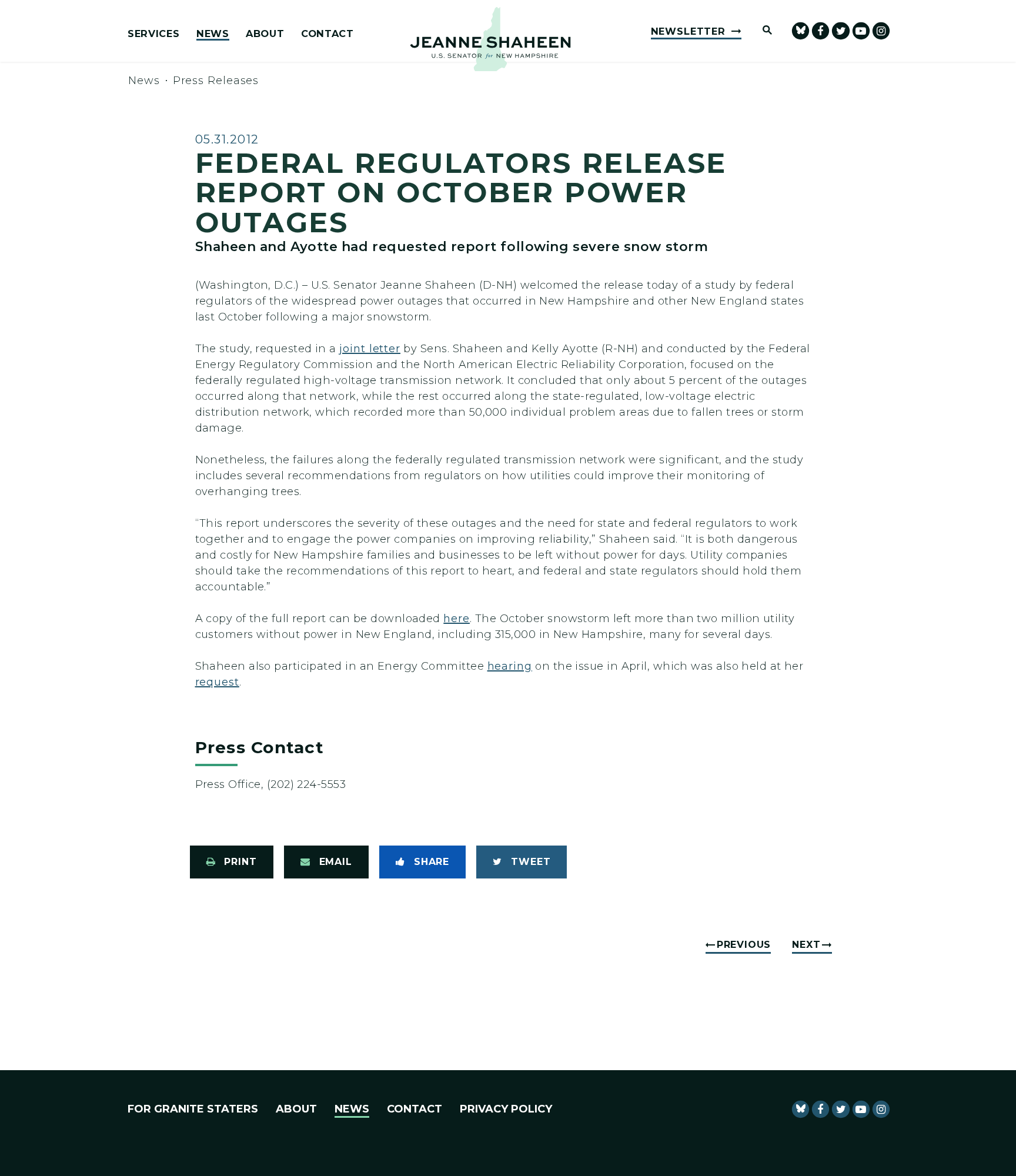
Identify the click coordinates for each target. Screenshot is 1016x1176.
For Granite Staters (193, 1108)
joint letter (369, 348)
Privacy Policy (506, 1108)
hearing (509, 666)
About (265, 34)
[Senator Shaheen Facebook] (820, 31)
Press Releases (216, 80)
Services (153, 34)
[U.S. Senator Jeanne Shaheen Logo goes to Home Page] (490, 39)
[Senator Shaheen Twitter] (840, 31)
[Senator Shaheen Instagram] (881, 31)
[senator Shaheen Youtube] (861, 31)
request (217, 682)
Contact (327, 34)
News (212, 34)
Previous (744, 944)
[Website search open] (762, 30)
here (456, 618)
